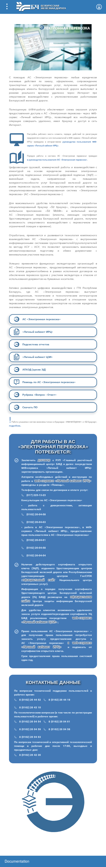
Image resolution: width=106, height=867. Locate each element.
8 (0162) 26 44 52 (30, 699)
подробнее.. (15, 425)
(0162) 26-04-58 (36, 514)
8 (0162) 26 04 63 (30, 737)
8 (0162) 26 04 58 (59, 729)
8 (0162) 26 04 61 (59, 721)
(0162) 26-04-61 (36, 540)
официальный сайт (39, 579)
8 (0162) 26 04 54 (30, 721)
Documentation (17, 861)
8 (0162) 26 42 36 (30, 755)
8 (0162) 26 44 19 (59, 699)
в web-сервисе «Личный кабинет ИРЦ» (56, 644)
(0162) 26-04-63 (36, 522)
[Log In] (99, 7)
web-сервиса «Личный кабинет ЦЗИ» (56, 619)
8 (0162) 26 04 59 (30, 729)
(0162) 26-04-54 (36, 555)
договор (45, 460)
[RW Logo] (41, 6)
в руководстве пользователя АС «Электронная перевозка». (57, 159)
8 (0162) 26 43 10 (30, 707)
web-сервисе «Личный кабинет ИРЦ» (62, 480)
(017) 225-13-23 (36, 495)
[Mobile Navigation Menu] (7, 7)
